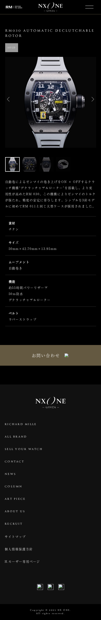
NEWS (10, 474)
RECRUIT (14, 524)
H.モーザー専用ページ (22, 561)
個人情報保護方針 (19, 549)
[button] (93, 99)
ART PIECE (15, 499)
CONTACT (14, 462)
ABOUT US (15, 511)
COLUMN (14, 486)
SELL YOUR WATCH (24, 449)
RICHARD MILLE (21, 424)
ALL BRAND (16, 437)
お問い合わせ (46, 355)
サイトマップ (15, 536)
